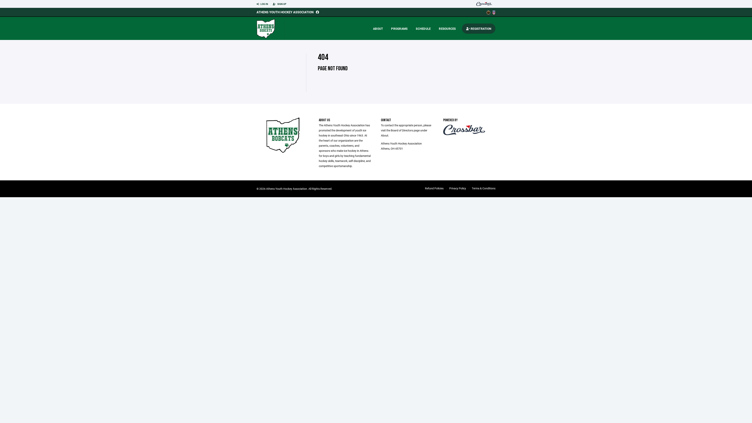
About (378, 29)
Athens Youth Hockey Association (285, 12)
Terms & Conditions (483, 188)
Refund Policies (434, 188)
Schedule (423, 29)
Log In (264, 3)
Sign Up (281, 3)
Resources (447, 29)
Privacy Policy (457, 188)
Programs (399, 29)
